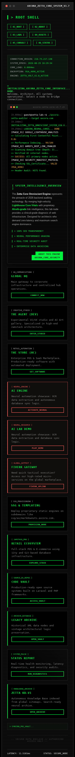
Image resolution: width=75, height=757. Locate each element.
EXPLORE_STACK (37, 566)
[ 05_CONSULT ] (19, 43)
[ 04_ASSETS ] (40, 35)
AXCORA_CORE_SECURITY (47, 261)
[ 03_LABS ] (17, 35)
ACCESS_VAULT (37, 604)
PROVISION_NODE (37, 528)
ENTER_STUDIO (37, 337)
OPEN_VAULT (37, 643)
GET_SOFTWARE (37, 375)
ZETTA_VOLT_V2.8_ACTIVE (34, 76)
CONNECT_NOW (37, 299)
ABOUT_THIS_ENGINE (49, 257)
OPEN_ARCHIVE (37, 715)
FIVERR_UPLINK (37, 490)
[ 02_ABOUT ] (40, 27)
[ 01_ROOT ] (17, 27)
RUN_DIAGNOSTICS (37, 677)
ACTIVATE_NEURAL (37, 413)
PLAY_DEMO (37, 451)
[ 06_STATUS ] (44, 43)
